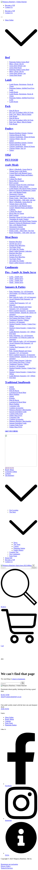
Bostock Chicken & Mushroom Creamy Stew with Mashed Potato (22, 191)
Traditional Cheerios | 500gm (19, 320)
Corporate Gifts (14, 406)
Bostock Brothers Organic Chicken (21, 133)
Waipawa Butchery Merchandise (20, 410)
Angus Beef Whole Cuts (17, 66)
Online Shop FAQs (15, 415)
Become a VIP (10, 5)
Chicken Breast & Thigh (17, 135)
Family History (19, 550)
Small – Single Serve (16, 278)
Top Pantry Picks (15, 247)
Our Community (14, 554)
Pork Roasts (13, 116)
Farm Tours (13, 556)
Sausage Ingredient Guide (17, 412)
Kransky (12, 389)
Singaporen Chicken (16, 194)
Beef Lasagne (13, 183)
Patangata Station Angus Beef (19, 62)
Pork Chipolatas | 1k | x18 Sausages (21, 291)
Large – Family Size (16, 277)
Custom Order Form (16, 414)
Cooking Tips (13, 552)
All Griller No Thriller (16, 249)
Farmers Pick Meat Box (17, 245)
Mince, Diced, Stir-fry (16, 64)
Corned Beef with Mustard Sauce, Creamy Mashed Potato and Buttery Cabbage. (21, 175)
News (15, 542)
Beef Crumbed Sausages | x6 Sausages (22, 311)
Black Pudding (14, 394)
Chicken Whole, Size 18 (17, 139)
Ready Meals (9, 470)
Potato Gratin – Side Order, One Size (21, 198)
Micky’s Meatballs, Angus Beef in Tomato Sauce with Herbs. (20, 170)
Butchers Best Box (15, 242)
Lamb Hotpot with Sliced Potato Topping (23, 188)
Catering (8, 473)
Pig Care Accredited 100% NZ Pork (21, 112)
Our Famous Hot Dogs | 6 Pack (19, 318)
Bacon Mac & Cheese (16, 181)
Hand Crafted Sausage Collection (20, 251)
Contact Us (9, 7)
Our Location (13, 510)
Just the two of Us (15, 243)
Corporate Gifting (11, 472)
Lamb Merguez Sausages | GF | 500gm (22, 332)
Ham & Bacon (14, 110)
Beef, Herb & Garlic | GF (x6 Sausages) (22, 297)
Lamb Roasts (13, 92)
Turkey (11, 141)
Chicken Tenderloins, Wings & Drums (22, 137)
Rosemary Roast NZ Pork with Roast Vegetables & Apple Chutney (21, 186)
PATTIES (12, 334)
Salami (11, 387)
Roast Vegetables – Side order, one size (22, 200)
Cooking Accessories (16, 408)
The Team (17, 544)
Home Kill (8, 558)
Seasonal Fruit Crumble (17, 196)
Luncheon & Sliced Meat (17, 392)
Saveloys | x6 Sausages (17, 322)
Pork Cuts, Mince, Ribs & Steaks (20, 114)
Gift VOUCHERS (11, 431)
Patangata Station (19, 548)
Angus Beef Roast (15, 68)
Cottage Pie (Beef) (15, 179)
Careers (16, 546)
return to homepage (18, 679)
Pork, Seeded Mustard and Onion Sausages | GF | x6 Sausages (20, 308)
